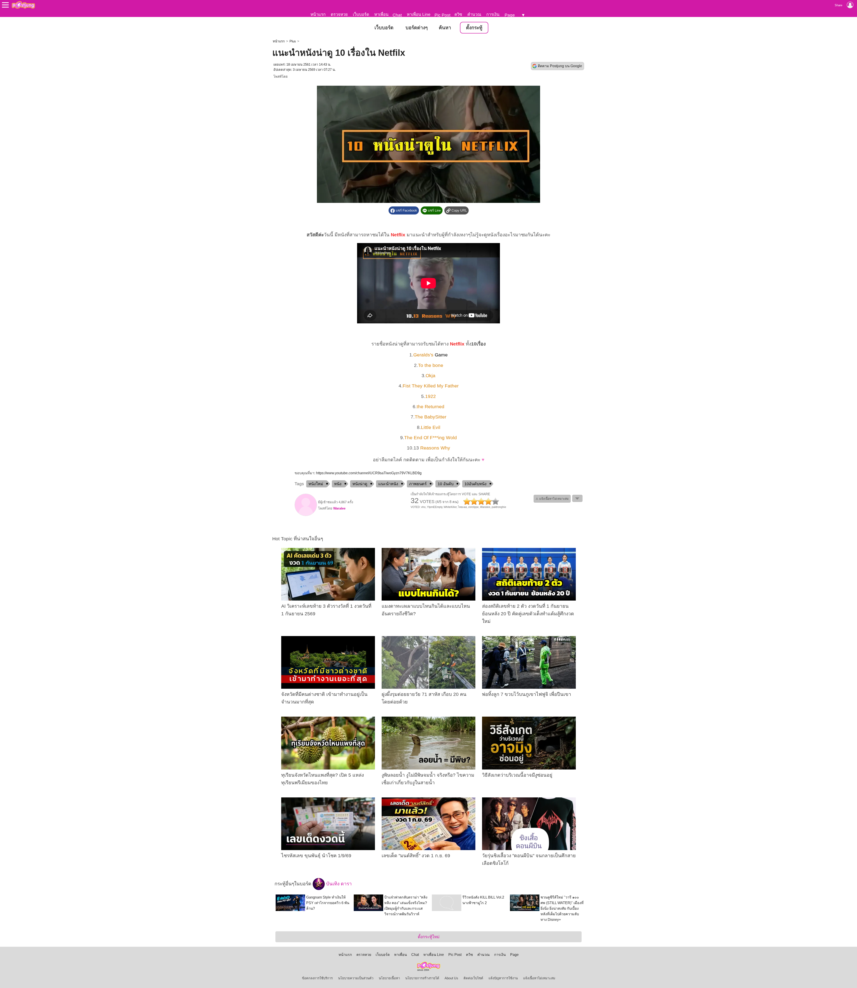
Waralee (339, 508)
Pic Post (442, 15)
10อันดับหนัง (475, 484)
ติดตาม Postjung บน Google (560, 66)
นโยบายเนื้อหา (389, 978)
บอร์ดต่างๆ (417, 27)
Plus (292, 41)
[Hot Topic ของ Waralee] (306, 515)
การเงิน (492, 14)
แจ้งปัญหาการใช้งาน (503, 978)
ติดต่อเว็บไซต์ (473, 978)
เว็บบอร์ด (361, 14)
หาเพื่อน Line (419, 14)
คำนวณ (474, 14)
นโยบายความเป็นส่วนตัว (355, 978)
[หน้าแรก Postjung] (23, 5)
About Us (451, 978)
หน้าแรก (318, 14)
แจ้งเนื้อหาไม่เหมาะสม (539, 978)
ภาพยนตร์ (418, 484)
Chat (397, 15)
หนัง (337, 484)
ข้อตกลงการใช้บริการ (317, 978)
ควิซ (458, 14)
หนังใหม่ (315, 484)
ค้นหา (445, 27)
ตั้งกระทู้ (474, 27)
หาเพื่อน (381, 14)
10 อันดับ (445, 484)
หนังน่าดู (359, 484)
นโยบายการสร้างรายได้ (422, 978)
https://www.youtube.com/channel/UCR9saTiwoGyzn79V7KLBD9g (369, 473)
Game (441, 355)
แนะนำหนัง (388, 484)
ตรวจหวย (339, 14)
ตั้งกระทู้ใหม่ (428, 936)
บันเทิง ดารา (338, 883)
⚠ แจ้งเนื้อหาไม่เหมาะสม (552, 498)
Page (510, 15)
